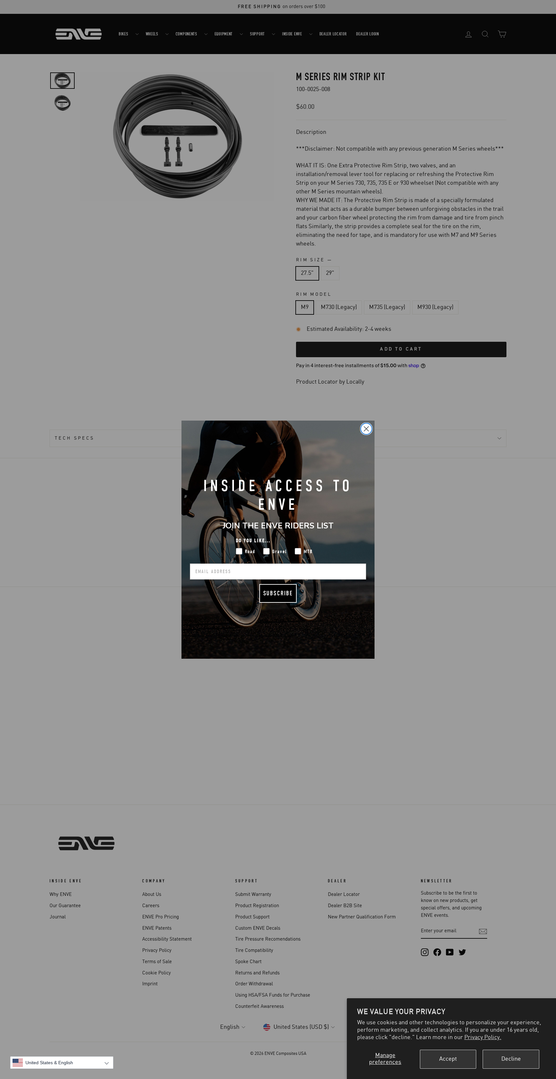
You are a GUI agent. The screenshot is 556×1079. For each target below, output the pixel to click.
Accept (448, 1059)
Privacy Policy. (482, 1037)
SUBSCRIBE (278, 593)
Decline (511, 1059)
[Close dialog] (366, 428)
